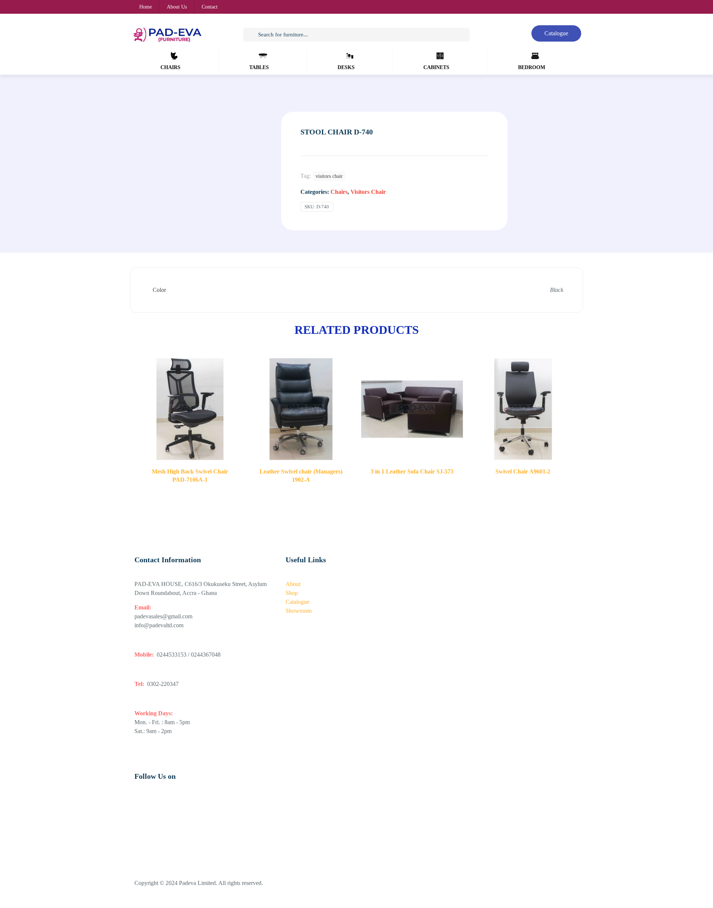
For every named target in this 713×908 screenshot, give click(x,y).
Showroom (299, 611)
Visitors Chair (368, 192)
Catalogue (297, 602)
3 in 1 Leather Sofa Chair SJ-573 (412, 471)
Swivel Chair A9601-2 (522, 471)
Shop (292, 593)
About (293, 584)
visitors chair (329, 176)
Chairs (339, 192)
